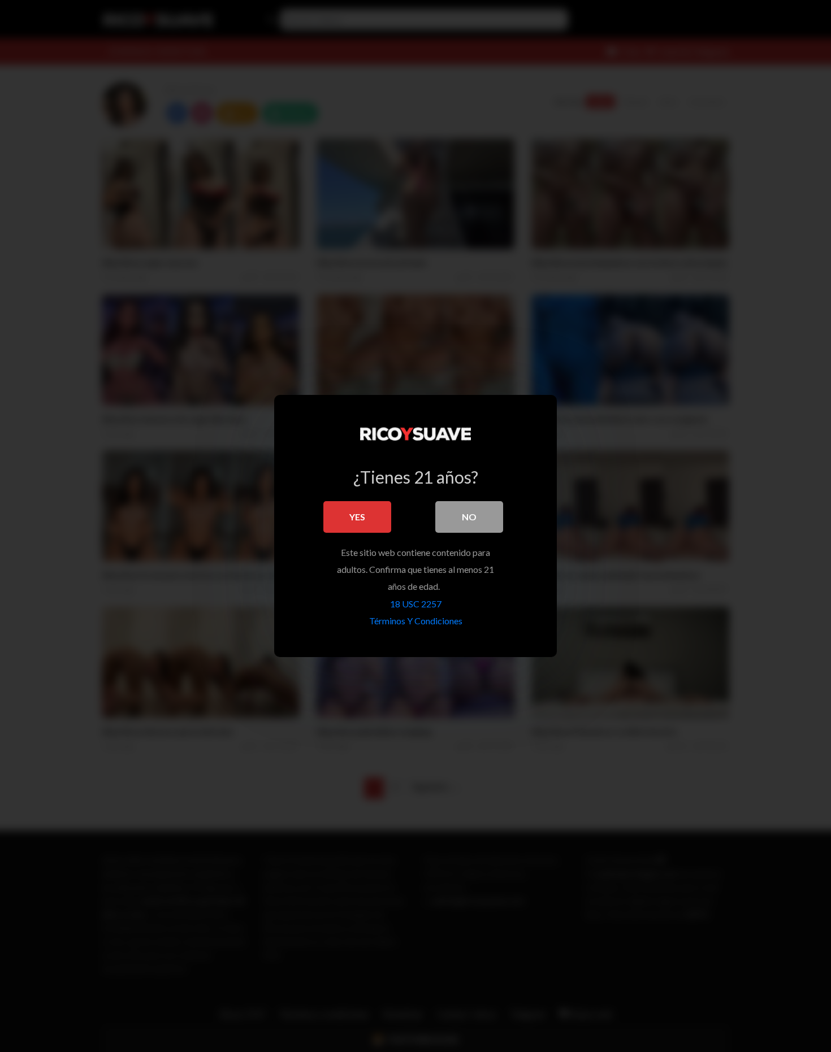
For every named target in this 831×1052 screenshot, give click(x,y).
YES (357, 516)
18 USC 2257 (416, 603)
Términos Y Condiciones (415, 620)
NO (469, 516)
